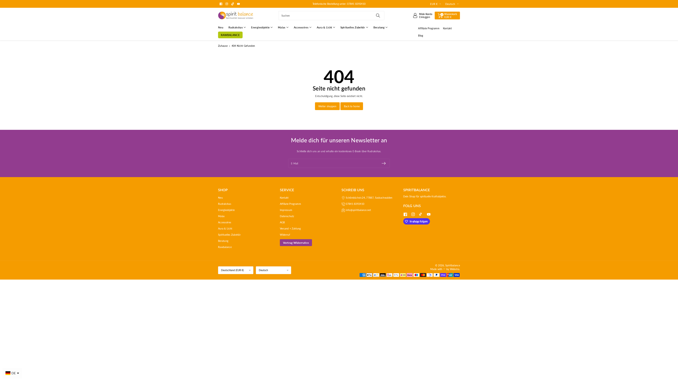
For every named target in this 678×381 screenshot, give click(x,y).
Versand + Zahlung (290, 228)
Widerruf (285, 234)
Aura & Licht (225, 228)
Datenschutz (287, 216)
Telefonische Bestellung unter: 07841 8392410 (339, 3)
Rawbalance (225, 247)
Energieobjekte (226, 209)
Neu (220, 197)
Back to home (352, 106)
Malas (221, 216)
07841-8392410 (355, 203)
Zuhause (223, 45)
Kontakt (284, 197)
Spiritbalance (452, 265)
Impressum (286, 209)
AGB (282, 222)
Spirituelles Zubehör (229, 234)
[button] (447, 15)
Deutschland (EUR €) (232, 270)
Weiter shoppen (327, 106)
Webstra (454, 269)
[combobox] (331, 15)
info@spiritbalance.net (358, 209)
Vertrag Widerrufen (296, 242)
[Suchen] (378, 15)
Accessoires (224, 222)
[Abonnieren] (383, 163)
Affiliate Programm (290, 203)
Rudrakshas (224, 203)
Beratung (223, 240)
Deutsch (263, 270)
